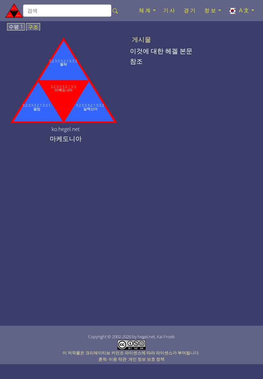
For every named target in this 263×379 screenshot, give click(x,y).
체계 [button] (145, 10)
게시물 (141, 39)
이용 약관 (117, 359)
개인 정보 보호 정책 (146, 359)
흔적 (102, 359)
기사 (169, 10)
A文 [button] (243, 10)
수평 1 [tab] (16, 27)
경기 (190, 10)
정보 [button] (210, 10)
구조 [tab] (33, 27)
